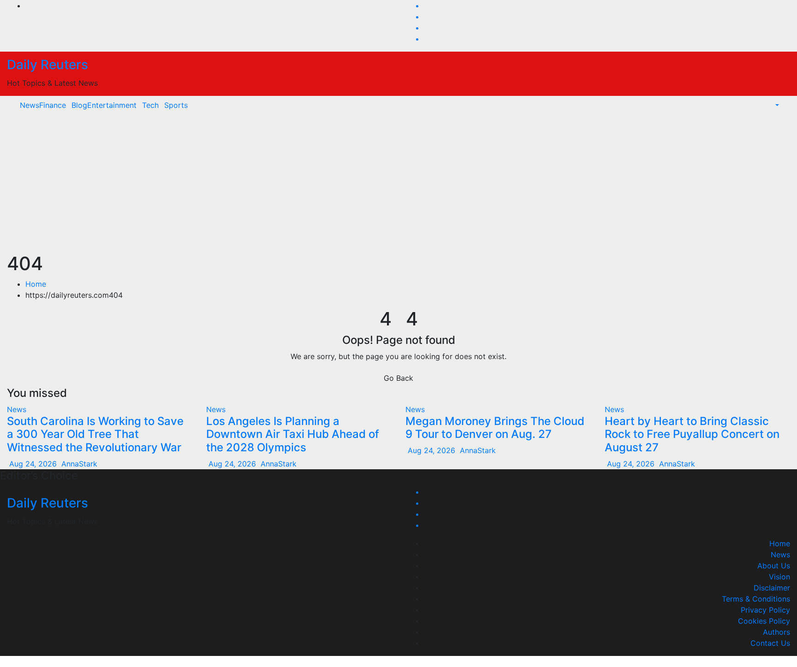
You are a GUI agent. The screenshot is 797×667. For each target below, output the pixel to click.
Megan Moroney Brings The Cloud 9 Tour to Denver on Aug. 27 (494, 427)
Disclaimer (772, 587)
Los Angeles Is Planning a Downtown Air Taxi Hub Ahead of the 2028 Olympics (292, 434)
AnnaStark (78, 463)
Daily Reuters (47, 64)
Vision (779, 576)
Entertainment (112, 105)
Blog (79, 105)
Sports (176, 105)
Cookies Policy (764, 621)
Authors (776, 632)
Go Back (398, 378)
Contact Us (770, 643)
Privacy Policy (765, 609)
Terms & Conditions (756, 598)
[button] (772, 105)
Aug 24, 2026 (33, 463)
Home (35, 284)
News (29, 105)
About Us (773, 565)
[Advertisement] (398, 183)
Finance (52, 105)
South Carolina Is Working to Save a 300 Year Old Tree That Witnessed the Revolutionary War (95, 434)
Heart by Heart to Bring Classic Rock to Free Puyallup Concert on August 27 (692, 434)
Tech (150, 105)
